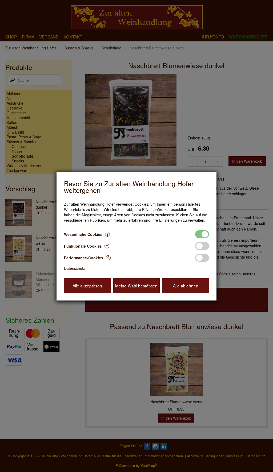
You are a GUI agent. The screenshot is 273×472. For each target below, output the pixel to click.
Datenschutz (74, 268)
